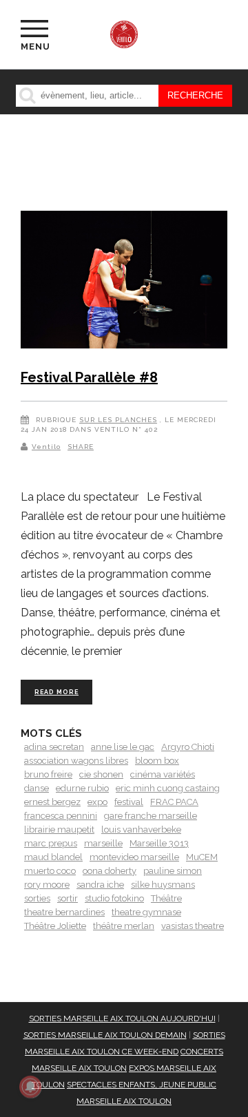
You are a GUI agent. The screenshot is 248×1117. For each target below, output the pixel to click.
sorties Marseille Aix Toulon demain (105, 1035)
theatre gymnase (146, 912)
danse (36, 788)
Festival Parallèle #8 (89, 377)
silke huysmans (163, 884)
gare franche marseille (150, 816)
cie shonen (101, 774)
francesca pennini (60, 816)
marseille (103, 843)
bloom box (157, 760)
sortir (67, 898)
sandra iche (100, 884)
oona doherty (109, 871)
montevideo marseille (134, 857)
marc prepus (50, 843)
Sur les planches (118, 420)
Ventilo (46, 446)
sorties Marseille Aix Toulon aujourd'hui (122, 1018)
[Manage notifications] (30, 1087)
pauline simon (172, 871)
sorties (37, 898)
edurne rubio (82, 788)
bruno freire (48, 774)
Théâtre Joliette (55, 926)
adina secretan (54, 747)
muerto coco (50, 871)
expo (97, 802)
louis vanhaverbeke (141, 829)
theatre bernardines (64, 912)
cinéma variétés (162, 774)
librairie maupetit (59, 829)
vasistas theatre (192, 926)
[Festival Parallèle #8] (124, 282)
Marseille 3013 (159, 843)
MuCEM (202, 857)
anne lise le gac (122, 747)
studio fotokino (114, 898)
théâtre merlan (123, 926)
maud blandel (53, 857)
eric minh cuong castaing (168, 788)
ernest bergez (52, 802)
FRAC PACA (174, 802)
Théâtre (166, 898)
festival (128, 802)
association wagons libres (76, 760)
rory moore (47, 884)
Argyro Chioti (187, 747)
